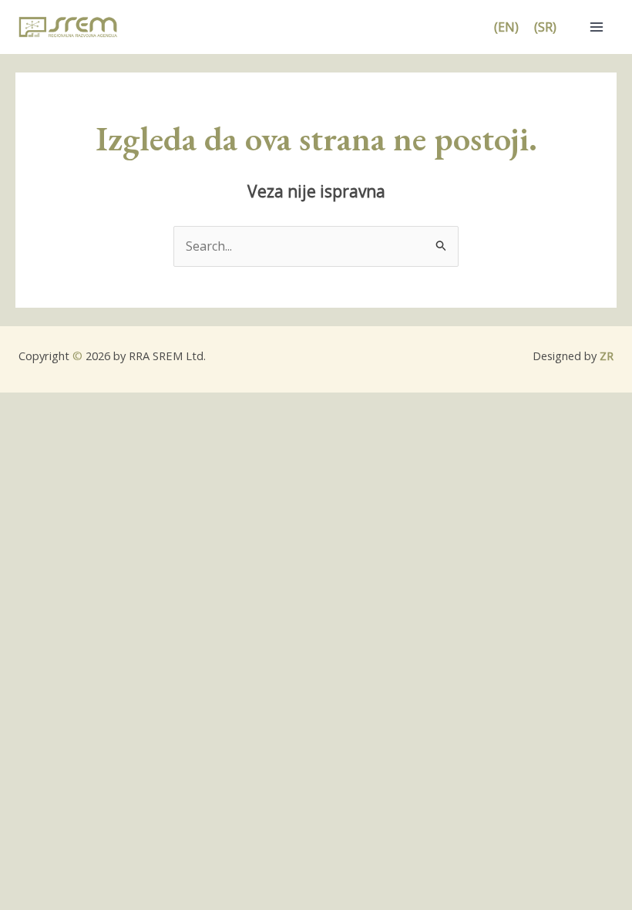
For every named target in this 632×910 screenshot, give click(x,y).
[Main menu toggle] (597, 27)
